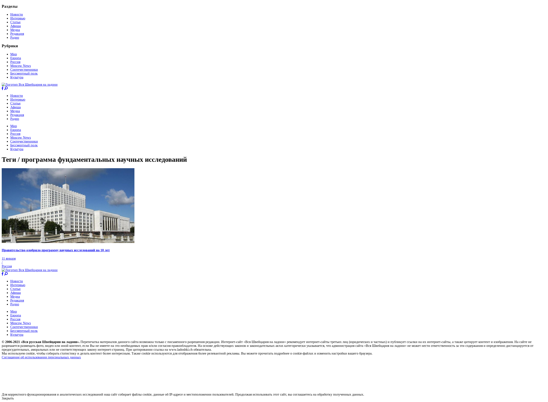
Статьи (15, 22)
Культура (16, 77)
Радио (14, 37)
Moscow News (20, 66)
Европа (15, 58)
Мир (13, 54)
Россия (15, 62)
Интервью (17, 18)
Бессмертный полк (24, 73)
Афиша (15, 26)
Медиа (15, 30)
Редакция (17, 33)
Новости (16, 14)
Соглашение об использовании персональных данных (41, 357)
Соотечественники (24, 69)
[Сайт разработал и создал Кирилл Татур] (40, 390)
